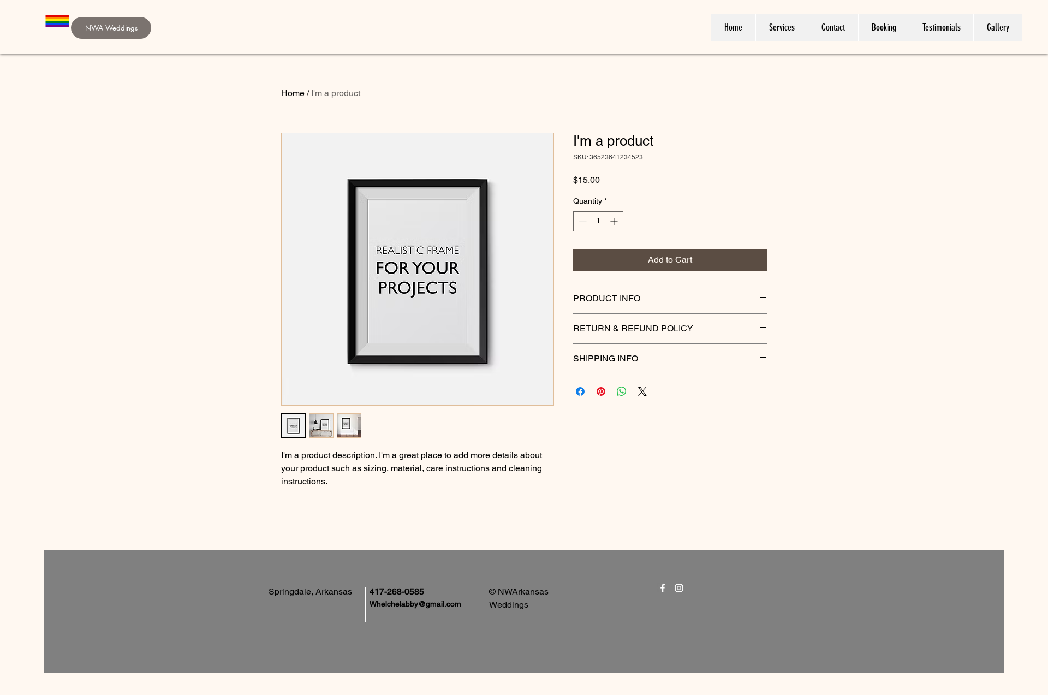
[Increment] (615, 221)
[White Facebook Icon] (662, 588)
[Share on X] (642, 391)
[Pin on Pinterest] (601, 391)
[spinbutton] (598, 221)
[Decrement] (581, 221)
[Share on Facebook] (580, 391)
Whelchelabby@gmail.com (415, 603)
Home (293, 93)
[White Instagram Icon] (679, 588)
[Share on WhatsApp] (621, 391)
